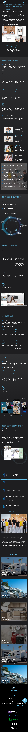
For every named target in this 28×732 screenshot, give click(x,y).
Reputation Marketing (12, 426)
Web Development (10, 245)
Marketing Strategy (11, 60)
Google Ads (7, 316)
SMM (4, 357)
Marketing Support (11, 197)
